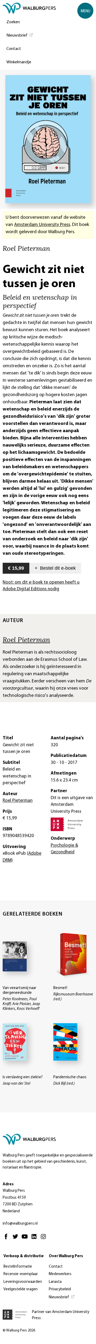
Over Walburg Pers (66, 1256)
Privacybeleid (60, 1289)
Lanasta (55, 1282)
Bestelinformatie (17, 1267)
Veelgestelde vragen (20, 1289)
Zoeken (13, 22)
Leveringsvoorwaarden (22, 1282)
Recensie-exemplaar (20, 1274)
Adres (8, 1184)
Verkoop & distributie (23, 1256)
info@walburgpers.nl (20, 1224)
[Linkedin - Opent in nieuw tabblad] (35, 1239)
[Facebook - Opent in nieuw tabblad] (7, 1239)
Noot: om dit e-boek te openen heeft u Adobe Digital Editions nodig (41, 586)
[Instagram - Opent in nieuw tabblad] (44, 1239)
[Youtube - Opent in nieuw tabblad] (26, 1239)
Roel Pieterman (26, 639)
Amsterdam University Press (42, 224)
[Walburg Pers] (29, 9)
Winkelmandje (18, 62)
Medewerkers (60, 1274)
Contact (13, 49)
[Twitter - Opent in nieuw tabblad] (16, 1239)
